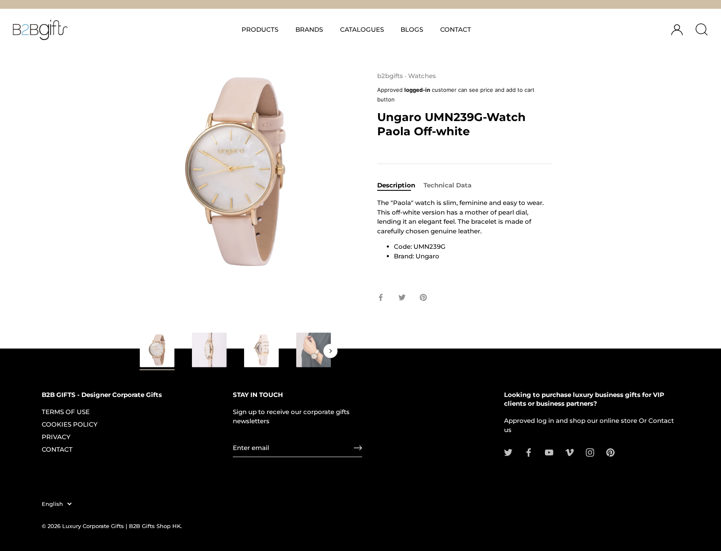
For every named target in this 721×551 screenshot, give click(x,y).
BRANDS (309, 29)
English (52, 504)
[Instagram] (590, 452)
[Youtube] (549, 452)
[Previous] (140, 350)
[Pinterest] (610, 452)
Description (396, 185)
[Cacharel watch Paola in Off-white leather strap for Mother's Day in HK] (157, 351)
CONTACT (455, 29)
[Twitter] (508, 452)
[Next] (330, 350)
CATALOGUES (362, 29)
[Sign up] (358, 448)
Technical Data (447, 185)
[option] (157, 353)
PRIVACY (56, 437)
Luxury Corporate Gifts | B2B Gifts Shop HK (121, 526)
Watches (422, 76)
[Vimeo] (569, 452)
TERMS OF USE (66, 412)
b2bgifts (390, 76)
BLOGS (412, 29)
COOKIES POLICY (70, 424)
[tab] (400, 185)
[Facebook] (528, 452)
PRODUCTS (260, 29)
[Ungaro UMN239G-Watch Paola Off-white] (261, 350)
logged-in (417, 90)
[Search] (701, 29)
